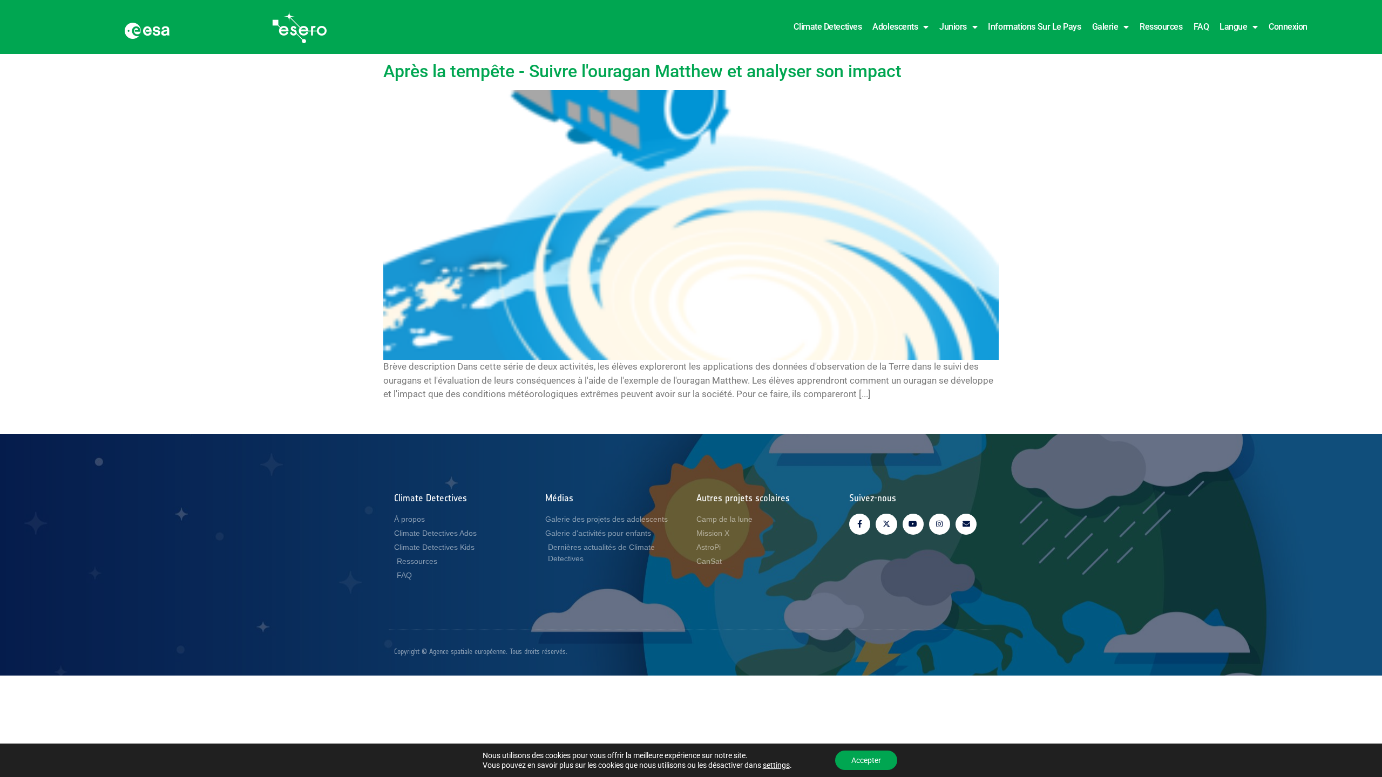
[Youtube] (913, 524)
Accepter (866, 760)
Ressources (1161, 27)
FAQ (1201, 27)
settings (776, 765)
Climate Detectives (828, 27)
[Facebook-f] (859, 524)
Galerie (1105, 27)
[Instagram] (939, 524)
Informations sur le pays (1034, 27)
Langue (1233, 27)
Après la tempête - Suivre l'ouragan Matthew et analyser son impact (642, 71)
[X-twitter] (886, 524)
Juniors (953, 27)
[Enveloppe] (966, 524)
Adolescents (895, 27)
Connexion (1288, 27)
